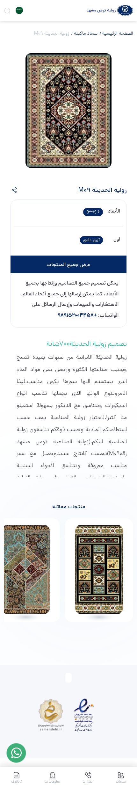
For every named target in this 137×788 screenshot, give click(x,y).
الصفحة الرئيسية (117, 33)
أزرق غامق (91, 240)
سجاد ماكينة (85, 33)
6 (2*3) (93, 212)
